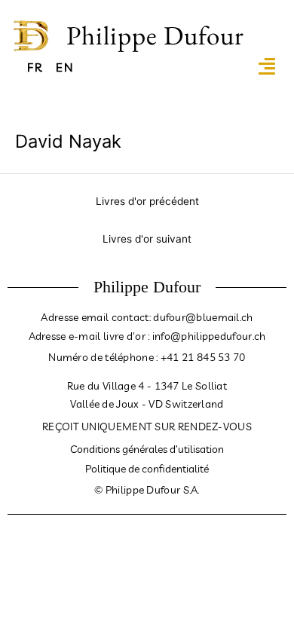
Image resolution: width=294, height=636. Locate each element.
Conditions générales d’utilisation (147, 449)
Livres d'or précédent (147, 201)
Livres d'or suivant (147, 239)
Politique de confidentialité (147, 468)
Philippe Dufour (155, 35)
